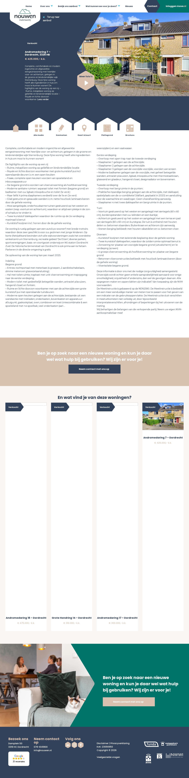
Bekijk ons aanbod (67, 6)
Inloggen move (176, 6)
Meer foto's (85, 76)
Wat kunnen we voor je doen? (101, 6)
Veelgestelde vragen (108, 757)
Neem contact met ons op (94, 369)
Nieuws (129, 6)
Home (29, 6)
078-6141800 (41, 747)
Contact (152, 6)
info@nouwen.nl (43, 750)
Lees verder (43, 99)
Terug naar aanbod (51, 19)
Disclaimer (102, 743)
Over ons (45, 6)
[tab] (15, 130)
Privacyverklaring (120, 743)
